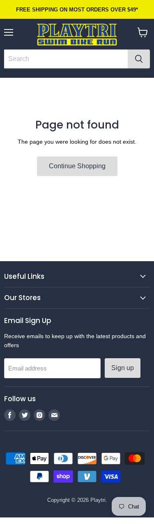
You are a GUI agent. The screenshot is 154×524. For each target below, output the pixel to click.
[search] (66, 59)
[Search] (139, 59)
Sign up (122, 367)
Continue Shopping (77, 166)
